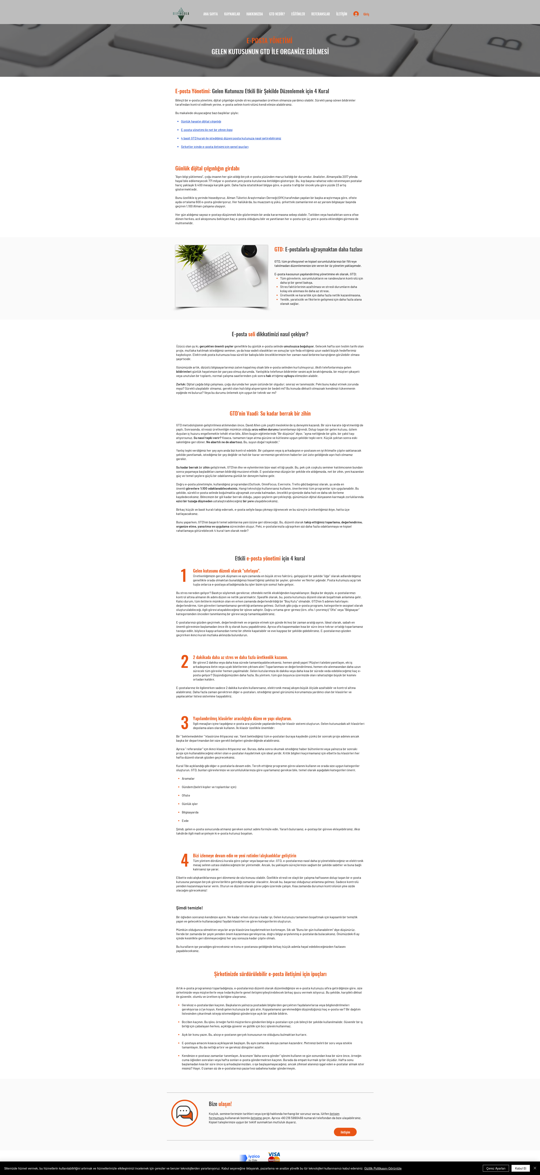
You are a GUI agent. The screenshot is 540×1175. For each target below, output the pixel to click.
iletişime (257, 1118)
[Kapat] (534, 1168)
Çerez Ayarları (495, 1168)
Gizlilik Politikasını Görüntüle (383, 1168)
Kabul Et (520, 1168)
